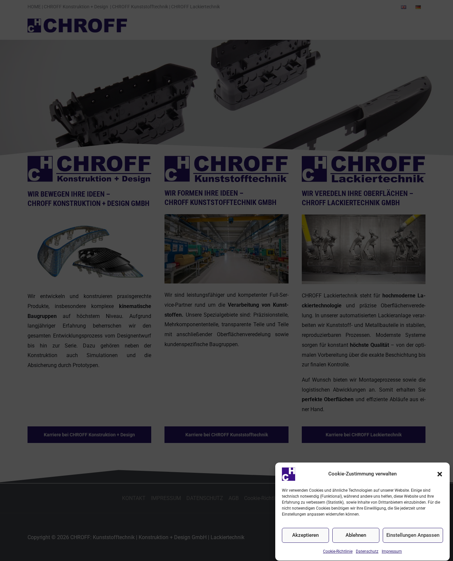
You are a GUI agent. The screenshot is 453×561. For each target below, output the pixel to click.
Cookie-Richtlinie (338, 551)
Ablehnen (356, 535)
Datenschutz (367, 551)
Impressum (392, 551)
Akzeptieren (305, 535)
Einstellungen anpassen (412, 535)
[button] (439, 474)
